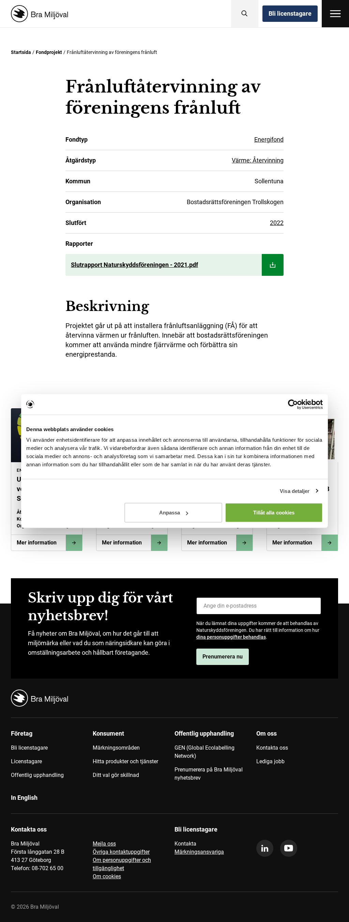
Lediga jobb (270, 761)
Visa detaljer (294, 491)
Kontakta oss (272, 747)
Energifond (269, 139)
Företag (21, 733)
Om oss (266, 733)
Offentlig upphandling (37, 775)
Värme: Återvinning (258, 160)
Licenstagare (26, 761)
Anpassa (169, 512)
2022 (277, 222)
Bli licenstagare (290, 13)
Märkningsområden (116, 747)
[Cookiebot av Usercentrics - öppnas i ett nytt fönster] (293, 404)
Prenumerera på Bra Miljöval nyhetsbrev (208, 773)
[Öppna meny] (335, 13)
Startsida (21, 52)
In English (24, 797)
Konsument (108, 733)
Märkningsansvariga (199, 852)
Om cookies (107, 876)
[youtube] (288, 848)
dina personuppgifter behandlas (231, 637)
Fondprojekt (49, 52)
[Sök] (244, 13)
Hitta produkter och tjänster (125, 761)
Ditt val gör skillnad (116, 775)
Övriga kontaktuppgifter (121, 852)
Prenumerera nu (222, 656)
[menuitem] (52, 758)
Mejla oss (104, 843)
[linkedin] (264, 848)
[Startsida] (38, 13)
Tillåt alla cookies (274, 512)
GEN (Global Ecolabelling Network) (204, 751)
